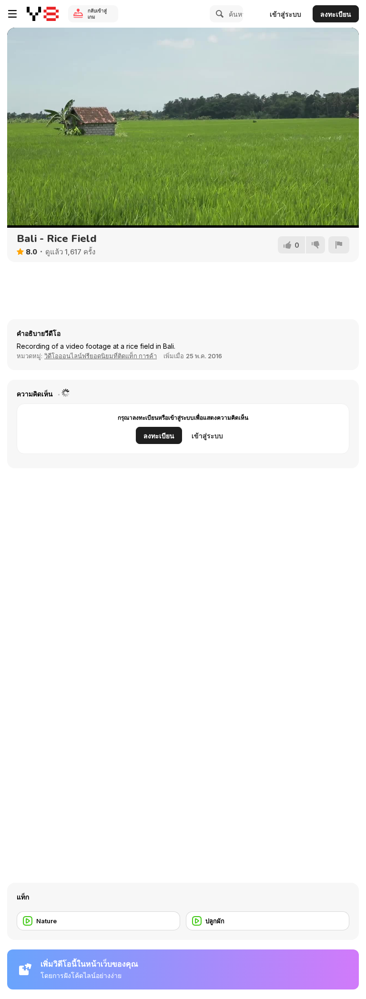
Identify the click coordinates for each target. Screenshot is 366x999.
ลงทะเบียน (335, 14)
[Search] (218, 13)
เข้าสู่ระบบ (285, 14)
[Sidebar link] (12, 13)
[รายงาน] (338, 244)
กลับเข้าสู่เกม (97, 14)
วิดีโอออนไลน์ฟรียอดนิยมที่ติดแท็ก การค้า (100, 356)
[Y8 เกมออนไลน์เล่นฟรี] (43, 14)
